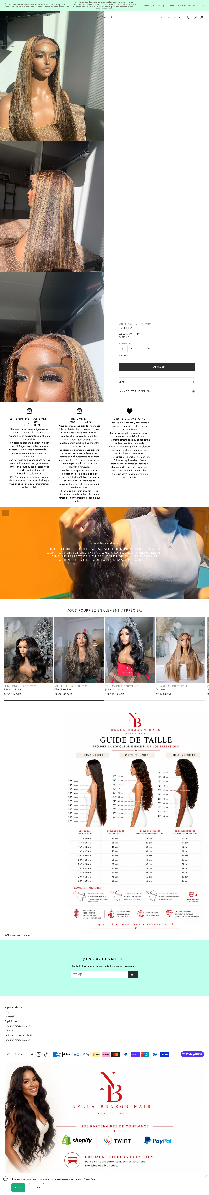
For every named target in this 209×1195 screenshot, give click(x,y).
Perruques (16, 935)
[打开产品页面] (28, 650)
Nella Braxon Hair (104, 17)
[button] (7, 17)
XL (149, 348)
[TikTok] (45, 1054)
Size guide (123, 355)
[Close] (205, 1176)
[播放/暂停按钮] (5, 513)
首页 (7, 935)
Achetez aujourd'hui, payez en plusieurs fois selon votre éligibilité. (172, 5)
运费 (120, 337)
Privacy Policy (90, 1178)
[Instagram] (39, 1054)
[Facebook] (32, 1054)
